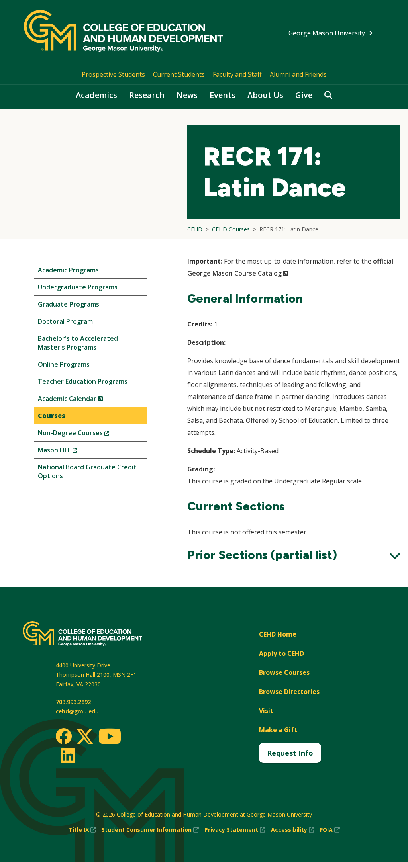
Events (222, 95)
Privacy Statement (234, 830)
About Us (265, 95)
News (187, 95)
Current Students (179, 74)
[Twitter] (85, 737)
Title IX (82, 830)
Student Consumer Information (150, 830)
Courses (51, 415)
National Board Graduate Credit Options (87, 471)
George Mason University (327, 33)
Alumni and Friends (298, 74)
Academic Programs (68, 270)
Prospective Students (113, 74)
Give (303, 95)
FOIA (330, 830)
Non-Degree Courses (87, 434)
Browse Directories (289, 691)
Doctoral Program (65, 321)
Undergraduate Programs (78, 287)
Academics (96, 95)
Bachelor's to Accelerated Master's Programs (78, 343)
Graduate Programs (68, 304)
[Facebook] (64, 736)
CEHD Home (277, 634)
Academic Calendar (84, 400)
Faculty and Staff (237, 74)
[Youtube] (110, 737)
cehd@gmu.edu (77, 711)
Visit (266, 710)
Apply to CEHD (281, 653)
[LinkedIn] (67, 755)
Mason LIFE (71, 451)
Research (147, 95)
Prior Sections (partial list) (293, 555)
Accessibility (292, 830)
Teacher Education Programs (83, 381)
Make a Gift (278, 729)
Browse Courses (284, 672)
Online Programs (64, 364)
